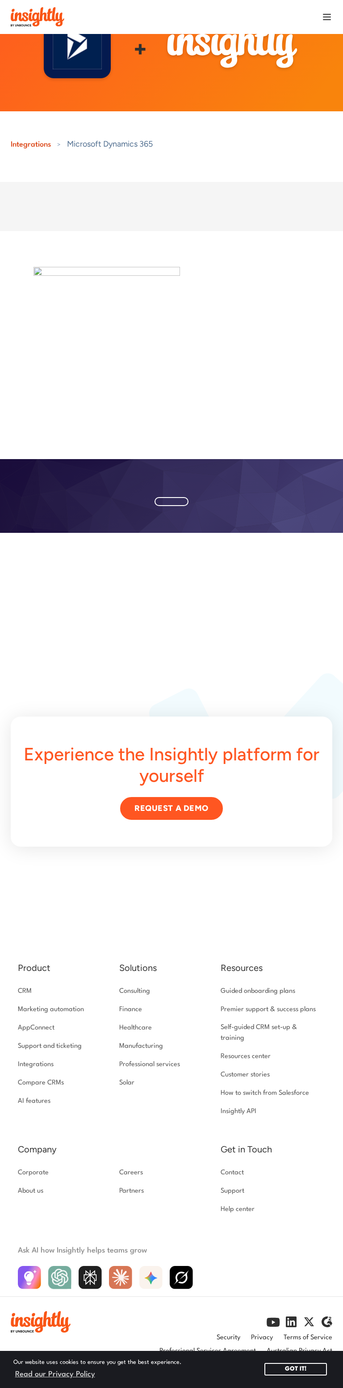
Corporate (33, 1172)
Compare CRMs (41, 1083)
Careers (131, 1172)
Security (228, 1337)
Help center (238, 1209)
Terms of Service (308, 1337)
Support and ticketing (50, 1046)
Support (232, 1191)
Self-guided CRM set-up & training (259, 1033)
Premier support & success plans (268, 1009)
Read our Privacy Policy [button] (55, 1374)
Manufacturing (141, 1046)
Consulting (134, 991)
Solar (126, 1083)
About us (30, 1191)
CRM (25, 991)
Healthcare (135, 1028)
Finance (130, 1009)
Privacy (262, 1337)
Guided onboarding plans (258, 991)
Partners (131, 1191)
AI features (34, 1101)
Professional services (149, 1064)
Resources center (246, 1056)
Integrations (31, 144)
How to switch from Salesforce (265, 1093)
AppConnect (36, 1028)
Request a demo (171, 808)
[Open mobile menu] (327, 17)
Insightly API (238, 1111)
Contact (232, 1172)
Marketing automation (51, 1009)
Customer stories (245, 1075)
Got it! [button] (295, 1369)
